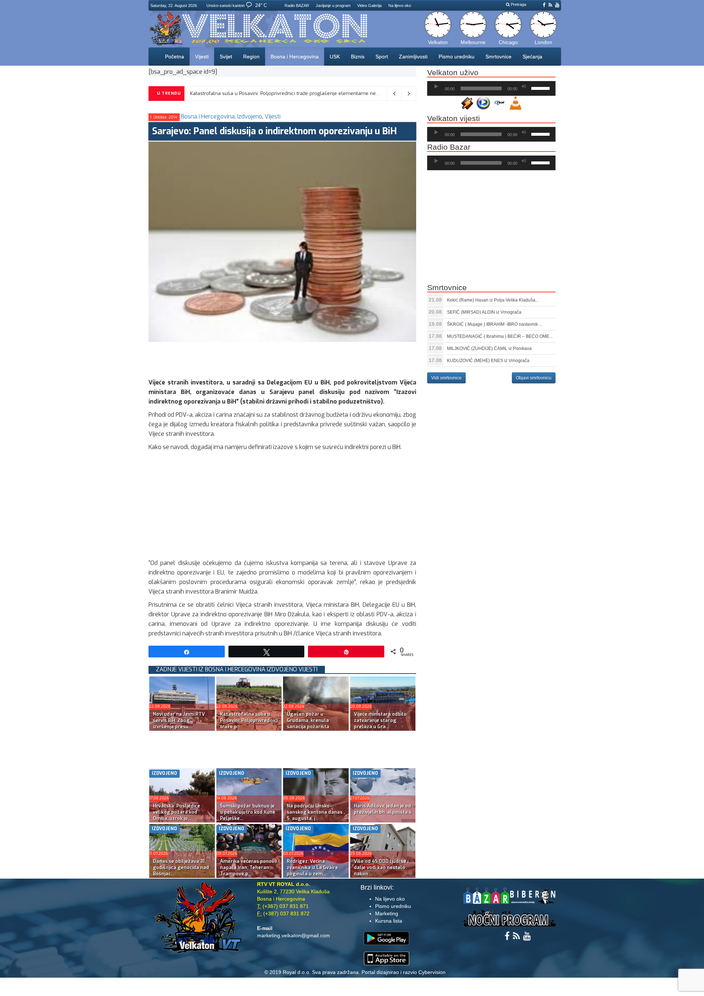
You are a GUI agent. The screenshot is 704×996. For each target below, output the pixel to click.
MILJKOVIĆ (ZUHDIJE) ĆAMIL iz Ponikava (489, 348)
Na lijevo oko (399, 5)
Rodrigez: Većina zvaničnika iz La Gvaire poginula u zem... (312, 867)
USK (335, 56)
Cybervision (431, 972)
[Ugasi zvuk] (523, 86)
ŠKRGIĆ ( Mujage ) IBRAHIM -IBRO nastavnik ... (494, 324)
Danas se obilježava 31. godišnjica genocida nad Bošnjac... (181, 867)
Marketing (386, 913)
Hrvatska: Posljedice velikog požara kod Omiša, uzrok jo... (176, 812)
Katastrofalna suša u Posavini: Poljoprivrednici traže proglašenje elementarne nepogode (291, 93)
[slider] (541, 87)
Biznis (357, 56)
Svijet (226, 56)
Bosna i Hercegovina (295, 56)
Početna (174, 56)
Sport (381, 56)
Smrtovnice (498, 56)
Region (251, 56)
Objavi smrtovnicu (533, 377)
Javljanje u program (333, 5)
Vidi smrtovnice (446, 377)
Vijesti (202, 56)
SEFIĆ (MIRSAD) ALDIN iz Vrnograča (484, 312)
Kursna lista (388, 921)
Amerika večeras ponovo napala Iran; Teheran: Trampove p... (248, 867)
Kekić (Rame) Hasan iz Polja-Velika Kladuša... (493, 300)
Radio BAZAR (297, 5)
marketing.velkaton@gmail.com (293, 935)
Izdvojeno (249, 116)
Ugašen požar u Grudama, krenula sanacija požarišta (308, 720)
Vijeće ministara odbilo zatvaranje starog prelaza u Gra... (380, 720)
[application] (491, 88)
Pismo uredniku (456, 56)
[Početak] (436, 86)
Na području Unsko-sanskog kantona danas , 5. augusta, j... (316, 812)
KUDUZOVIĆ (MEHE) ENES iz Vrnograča (488, 360)
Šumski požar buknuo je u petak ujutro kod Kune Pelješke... (247, 812)
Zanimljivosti (413, 56)
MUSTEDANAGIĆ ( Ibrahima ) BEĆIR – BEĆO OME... (500, 336)
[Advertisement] (281, 358)
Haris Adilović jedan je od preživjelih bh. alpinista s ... (382, 812)
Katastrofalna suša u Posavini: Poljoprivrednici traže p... (249, 720)
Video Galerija (369, 5)
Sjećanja (532, 56)
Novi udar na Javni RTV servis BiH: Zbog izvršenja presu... (179, 720)
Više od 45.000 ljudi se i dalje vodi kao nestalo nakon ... (381, 867)
